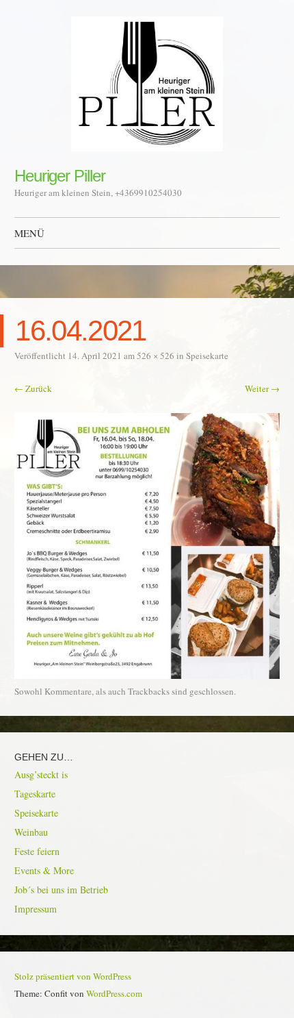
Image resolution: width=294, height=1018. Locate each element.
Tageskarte (34, 793)
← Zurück (33, 388)
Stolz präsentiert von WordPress (72, 976)
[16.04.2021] (147, 675)
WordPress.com (114, 993)
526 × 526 (155, 355)
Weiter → (262, 388)
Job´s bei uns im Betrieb (61, 889)
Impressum (35, 908)
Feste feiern (36, 851)
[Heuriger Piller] (147, 83)
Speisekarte (207, 355)
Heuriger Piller (59, 175)
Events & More (44, 870)
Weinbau (31, 832)
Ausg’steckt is (41, 774)
